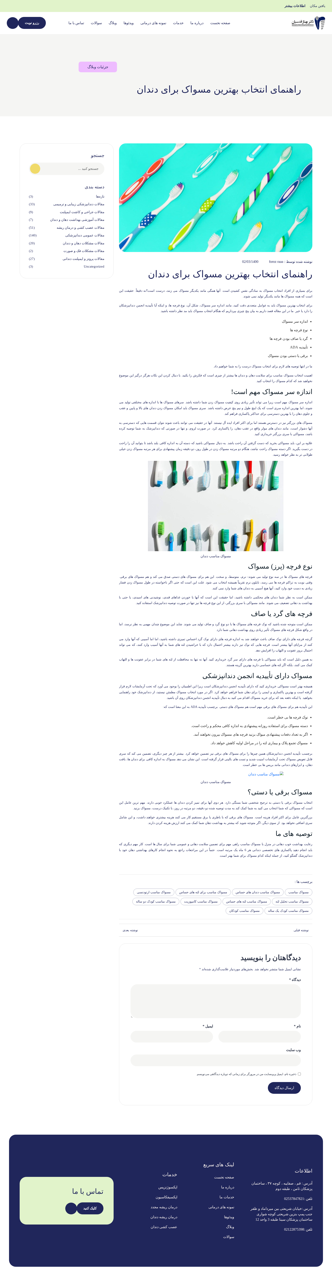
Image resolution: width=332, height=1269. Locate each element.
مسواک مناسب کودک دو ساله (156, 901)
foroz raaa (276, 262)
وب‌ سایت (293, 1050)
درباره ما (196, 23)
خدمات (178, 23)
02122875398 (294, 1229)
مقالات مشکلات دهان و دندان (83, 243)
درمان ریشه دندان (163, 1217)
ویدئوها (129, 23)
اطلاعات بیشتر (295, 6)
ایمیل (208, 1026)
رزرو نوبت (32, 23)
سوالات (96, 23)
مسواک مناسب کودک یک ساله (288, 910)
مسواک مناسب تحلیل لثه (292, 901)
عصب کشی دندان (164, 1227)
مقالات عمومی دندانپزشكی (84, 235)
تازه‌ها (100, 196)
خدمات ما (227, 1197)
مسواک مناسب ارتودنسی (154, 892)
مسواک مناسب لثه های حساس (246, 901)
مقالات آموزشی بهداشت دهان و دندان (77, 220)
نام (297, 1026)
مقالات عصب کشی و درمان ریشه (80, 227)
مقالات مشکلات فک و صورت (83, 251)
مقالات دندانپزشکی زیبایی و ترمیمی (78, 204)
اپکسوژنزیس (167, 1187)
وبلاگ (113, 23)
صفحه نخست (220, 23)
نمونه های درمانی (153, 23)
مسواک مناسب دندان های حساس (258, 892)
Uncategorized (94, 266)
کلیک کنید (90, 1208)
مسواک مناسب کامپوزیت (201, 901)
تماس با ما (76, 23)
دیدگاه (295, 980)
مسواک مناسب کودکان (244, 910)
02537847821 (294, 1199)
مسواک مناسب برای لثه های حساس (203, 892)
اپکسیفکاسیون (166, 1197)
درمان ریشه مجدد (164, 1207)
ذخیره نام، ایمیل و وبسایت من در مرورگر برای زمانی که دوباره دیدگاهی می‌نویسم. (246, 1074)
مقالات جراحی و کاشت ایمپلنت (82, 212)
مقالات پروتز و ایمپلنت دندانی (83, 259)
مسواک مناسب (298, 892)
